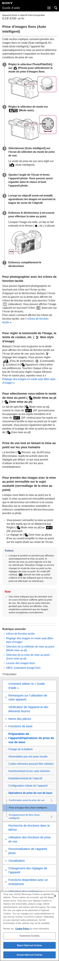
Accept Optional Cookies (29, 955)
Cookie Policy (22, 928)
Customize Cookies (29, 936)
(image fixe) (23, 667)
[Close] (55, 896)
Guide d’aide (11, 8)
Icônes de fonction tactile (20, 633)
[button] (56, 8)
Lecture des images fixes (20, 663)
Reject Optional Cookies (29, 945)
